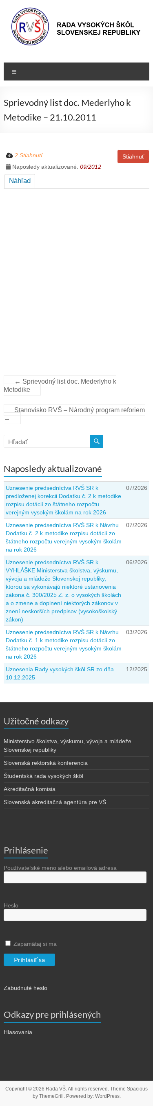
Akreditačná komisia (29, 789)
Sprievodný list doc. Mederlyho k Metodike (60, 385)
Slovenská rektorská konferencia (46, 763)
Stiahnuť (133, 156)
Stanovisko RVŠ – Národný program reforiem (74, 414)
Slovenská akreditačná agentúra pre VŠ (55, 802)
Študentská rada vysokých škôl (43, 776)
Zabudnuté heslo (25, 988)
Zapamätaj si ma (34, 944)
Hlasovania (18, 1032)
